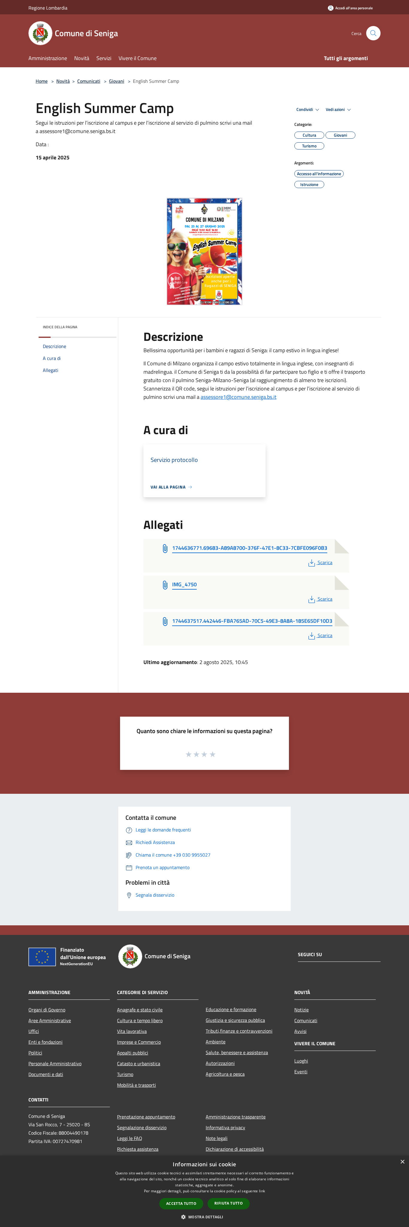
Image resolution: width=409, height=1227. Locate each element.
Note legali (217, 1138)
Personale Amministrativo (54, 1063)
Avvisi (300, 1031)
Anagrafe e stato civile (140, 1009)
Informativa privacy (225, 1127)
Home (42, 81)
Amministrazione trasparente (236, 1116)
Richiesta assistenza (137, 1149)
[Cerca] (373, 33)
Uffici (33, 1031)
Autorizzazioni (220, 1063)
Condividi (305, 109)
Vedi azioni (336, 109)
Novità (63, 81)
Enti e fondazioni (45, 1042)
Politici (35, 1052)
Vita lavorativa (132, 1031)
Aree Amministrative (49, 1020)
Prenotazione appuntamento (146, 1116)
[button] (204, 1217)
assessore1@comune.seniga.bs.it (238, 397)
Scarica (324, 562)
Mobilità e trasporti (136, 1085)
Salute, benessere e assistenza (237, 1052)
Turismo (125, 1074)
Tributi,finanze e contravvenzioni (239, 1030)
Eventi (300, 1071)
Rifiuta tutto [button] (228, 1203)
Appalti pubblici (132, 1052)
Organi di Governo (46, 1009)
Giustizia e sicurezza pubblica (235, 1020)
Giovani (116, 81)
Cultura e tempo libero (140, 1020)
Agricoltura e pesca (225, 1074)
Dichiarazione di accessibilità (235, 1149)
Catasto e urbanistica (138, 1063)
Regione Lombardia (47, 7)
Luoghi (301, 1060)
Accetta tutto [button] (181, 1203)
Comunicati (88, 81)
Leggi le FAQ (129, 1138)
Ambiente (215, 1041)
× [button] (402, 1162)
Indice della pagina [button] (60, 327)
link (262, 1191)
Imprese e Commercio (139, 1042)
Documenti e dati (45, 1074)
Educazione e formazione (231, 1009)
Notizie (301, 1009)
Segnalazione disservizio (141, 1127)
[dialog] (204, 1191)
